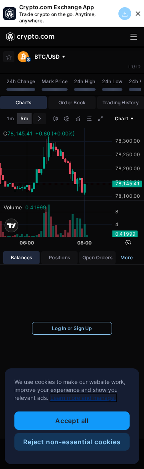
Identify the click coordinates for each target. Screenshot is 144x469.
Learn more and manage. (83, 397)
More (126, 257)
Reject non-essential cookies (71, 442)
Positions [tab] (59, 257)
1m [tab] (10, 118)
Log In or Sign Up (72, 328)
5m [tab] (24, 118)
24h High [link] (85, 81)
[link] (30, 37)
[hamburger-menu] (133, 37)
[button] (55, 119)
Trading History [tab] (120, 102)
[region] (72, 416)
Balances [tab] (21, 257)
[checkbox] (9, 57)
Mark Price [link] (55, 81)
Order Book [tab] (72, 102)
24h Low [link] (112, 81)
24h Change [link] (20, 81)
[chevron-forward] (39, 118)
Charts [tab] (23, 102)
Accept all (72, 421)
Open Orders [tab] (97, 257)
